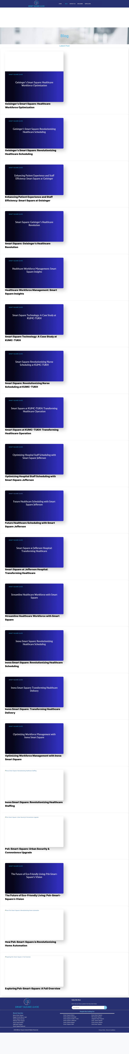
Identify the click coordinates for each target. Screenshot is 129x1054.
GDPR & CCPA (88, 3)
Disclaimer (80, 3)
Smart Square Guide (23, 1030)
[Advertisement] (64, 17)
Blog (66, 3)
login (60, 3)
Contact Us (72, 3)
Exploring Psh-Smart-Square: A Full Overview (32, 988)
